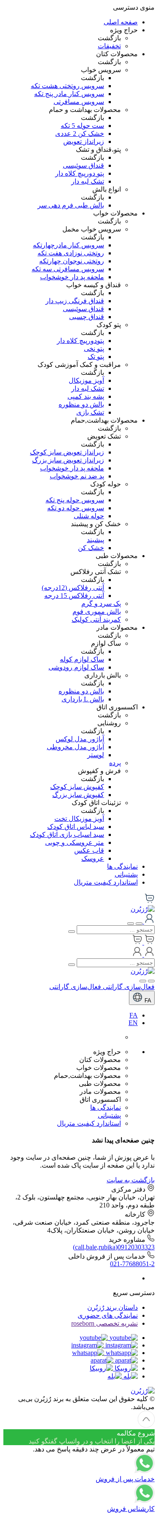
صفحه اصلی (121, 22)
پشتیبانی (126, 874)
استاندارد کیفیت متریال (106, 882)
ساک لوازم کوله (82, 659)
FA (147, 1000)
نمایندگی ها (122, 866)
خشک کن (91, 547)
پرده (115, 762)
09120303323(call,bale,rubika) (114, 1247)
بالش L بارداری (83, 699)
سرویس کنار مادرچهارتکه (68, 245)
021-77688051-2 (132, 1263)
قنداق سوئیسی (83, 165)
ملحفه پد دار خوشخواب (72, 276)
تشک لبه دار (87, 181)
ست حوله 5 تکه (82, 125)
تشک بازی (90, 412)
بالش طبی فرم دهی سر (70, 205)
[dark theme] (142, 981)
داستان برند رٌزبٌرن (112, 1307)
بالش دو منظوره (81, 404)
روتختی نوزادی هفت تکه (70, 253)
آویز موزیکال (86, 380)
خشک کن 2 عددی (79, 133)
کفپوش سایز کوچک (77, 786)
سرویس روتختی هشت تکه (67, 85)
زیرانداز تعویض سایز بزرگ (68, 460)
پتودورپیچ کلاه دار (80, 340)
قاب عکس (89, 850)
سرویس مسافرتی (79, 101)
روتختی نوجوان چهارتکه (71, 261)
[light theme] (151, 981)
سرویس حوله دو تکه (75, 507)
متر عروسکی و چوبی (74, 842)
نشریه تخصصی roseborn (104, 1323)
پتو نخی (94, 348)
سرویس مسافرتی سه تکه (68, 269)
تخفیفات (109, 45)
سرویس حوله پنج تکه (75, 500)
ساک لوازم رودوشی (76, 667)
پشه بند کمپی (85, 396)
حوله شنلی (89, 515)
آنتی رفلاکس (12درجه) (73, 587)
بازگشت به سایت (131, 1180)
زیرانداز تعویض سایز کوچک (67, 452)
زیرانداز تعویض (83, 141)
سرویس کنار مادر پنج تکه (69, 93)
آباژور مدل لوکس (80, 738)
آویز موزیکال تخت (79, 818)
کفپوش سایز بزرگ (78, 794)
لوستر (95, 754)
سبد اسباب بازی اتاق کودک (67, 834)
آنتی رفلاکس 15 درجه (74, 595)
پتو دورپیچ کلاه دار (79, 173)
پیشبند (95, 539)
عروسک (92, 858)
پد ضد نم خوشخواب (77, 476)
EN (133, 1022)
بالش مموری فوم (96, 611)
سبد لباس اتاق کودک (75, 826)
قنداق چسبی (86, 316)
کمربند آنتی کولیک (96, 619)
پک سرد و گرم (101, 603)
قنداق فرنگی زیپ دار (75, 300)
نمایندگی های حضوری (108, 1315)
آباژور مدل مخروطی (75, 746)
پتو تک (96, 356)
